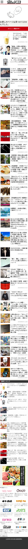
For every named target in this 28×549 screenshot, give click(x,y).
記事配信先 (4, 536)
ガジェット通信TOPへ (14, 28)
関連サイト (4, 487)
